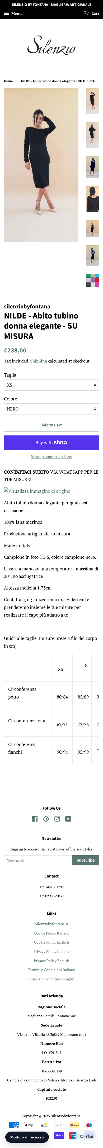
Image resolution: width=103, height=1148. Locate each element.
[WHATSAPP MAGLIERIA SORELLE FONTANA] (37, 491)
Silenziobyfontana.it (51, 923)
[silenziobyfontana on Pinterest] (46, 819)
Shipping (38, 361)
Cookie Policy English (51, 942)
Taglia (10, 375)
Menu (16, 13)
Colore (10, 399)
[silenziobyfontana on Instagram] (57, 819)
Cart (95, 13)
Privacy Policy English (51, 960)
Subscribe (86, 860)
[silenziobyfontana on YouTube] (68, 819)
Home (8, 81)
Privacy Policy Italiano (52, 951)
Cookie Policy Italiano (51, 933)
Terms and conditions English (52, 978)
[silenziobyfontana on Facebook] (35, 819)
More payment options (51, 456)
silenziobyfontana (66, 1115)
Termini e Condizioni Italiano (51, 969)
